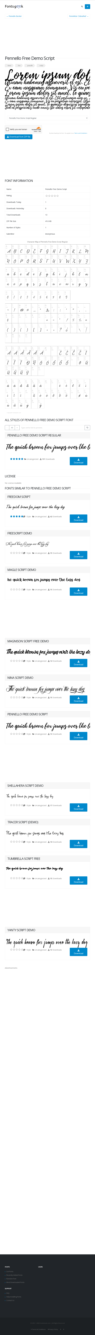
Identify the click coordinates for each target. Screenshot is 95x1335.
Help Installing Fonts (13, 1297)
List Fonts (9, 1271)
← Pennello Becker (14, 16)
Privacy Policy (53, 1329)
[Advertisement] (47, 37)
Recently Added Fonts (14, 1275)
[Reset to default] (87, 427)
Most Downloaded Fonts (15, 1282)
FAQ (7, 1293)
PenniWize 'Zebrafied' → (79, 16)
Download (78, 462)
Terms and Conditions (80, 133)
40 (12, 427)
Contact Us (10, 1300)
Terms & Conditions (39, 1329)
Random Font (11, 1279)
